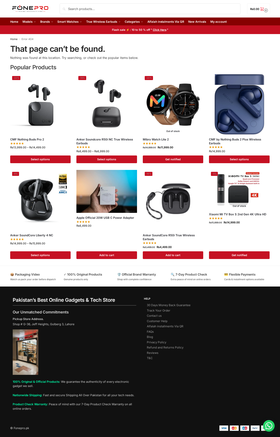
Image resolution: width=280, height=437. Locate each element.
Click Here (159, 29)
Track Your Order (158, 310)
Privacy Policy (156, 342)
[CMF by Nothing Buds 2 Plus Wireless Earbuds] (239, 104)
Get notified (173, 159)
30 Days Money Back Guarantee (169, 305)
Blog (150, 337)
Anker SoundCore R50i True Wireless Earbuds (169, 237)
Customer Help (157, 321)
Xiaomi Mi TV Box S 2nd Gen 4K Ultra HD (237, 214)
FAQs (150, 331)
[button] (258, 8)
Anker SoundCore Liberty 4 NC (31, 235)
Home (14, 39)
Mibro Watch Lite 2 (156, 139)
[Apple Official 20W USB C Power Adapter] (106, 191)
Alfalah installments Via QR (165, 326)
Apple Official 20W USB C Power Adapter (105, 218)
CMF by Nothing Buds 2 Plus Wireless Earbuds (235, 141)
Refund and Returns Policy (165, 347)
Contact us (154, 316)
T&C (150, 358)
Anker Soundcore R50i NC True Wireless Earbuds (104, 141)
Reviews (152, 353)
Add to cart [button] (106, 255)
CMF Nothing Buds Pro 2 (27, 139)
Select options (40, 159)
